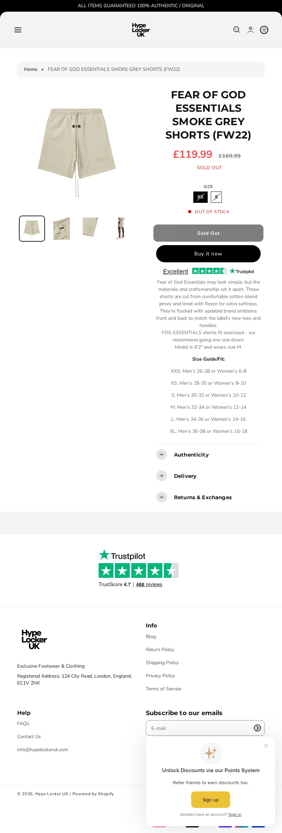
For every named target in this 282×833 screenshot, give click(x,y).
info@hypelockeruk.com (42, 749)
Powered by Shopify (93, 794)
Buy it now (208, 253)
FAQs (23, 724)
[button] (18, 30)
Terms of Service (163, 689)
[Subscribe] (257, 728)
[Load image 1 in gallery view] (32, 229)
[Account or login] (250, 29)
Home (30, 69)
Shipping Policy (162, 662)
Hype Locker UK (52, 794)
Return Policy (160, 649)
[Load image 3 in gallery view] (91, 228)
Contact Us (29, 736)
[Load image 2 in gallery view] (61, 228)
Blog (151, 637)
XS (202, 198)
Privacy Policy (160, 675)
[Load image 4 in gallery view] (120, 228)
